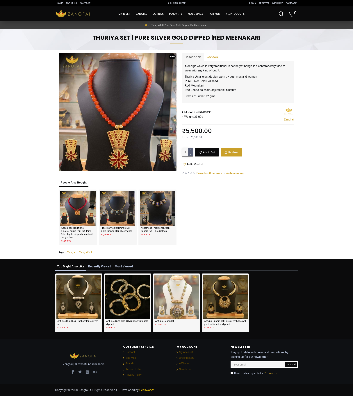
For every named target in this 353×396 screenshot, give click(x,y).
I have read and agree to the (256, 373)
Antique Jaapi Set (164, 321)
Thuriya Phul (85, 252)
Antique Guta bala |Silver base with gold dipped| (127, 322)
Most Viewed (124, 266)
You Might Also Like (70, 266)
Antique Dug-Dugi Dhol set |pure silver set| (77, 322)
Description (193, 57)
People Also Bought (74, 182)
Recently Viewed (99, 266)
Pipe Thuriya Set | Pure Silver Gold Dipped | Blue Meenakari (116, 229)
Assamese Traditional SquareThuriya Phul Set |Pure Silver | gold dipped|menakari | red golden (77, 232)
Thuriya (71, 252)
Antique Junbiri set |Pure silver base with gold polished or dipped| (225, 322)
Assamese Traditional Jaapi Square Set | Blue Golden (155, 229)
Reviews (212, 57)
